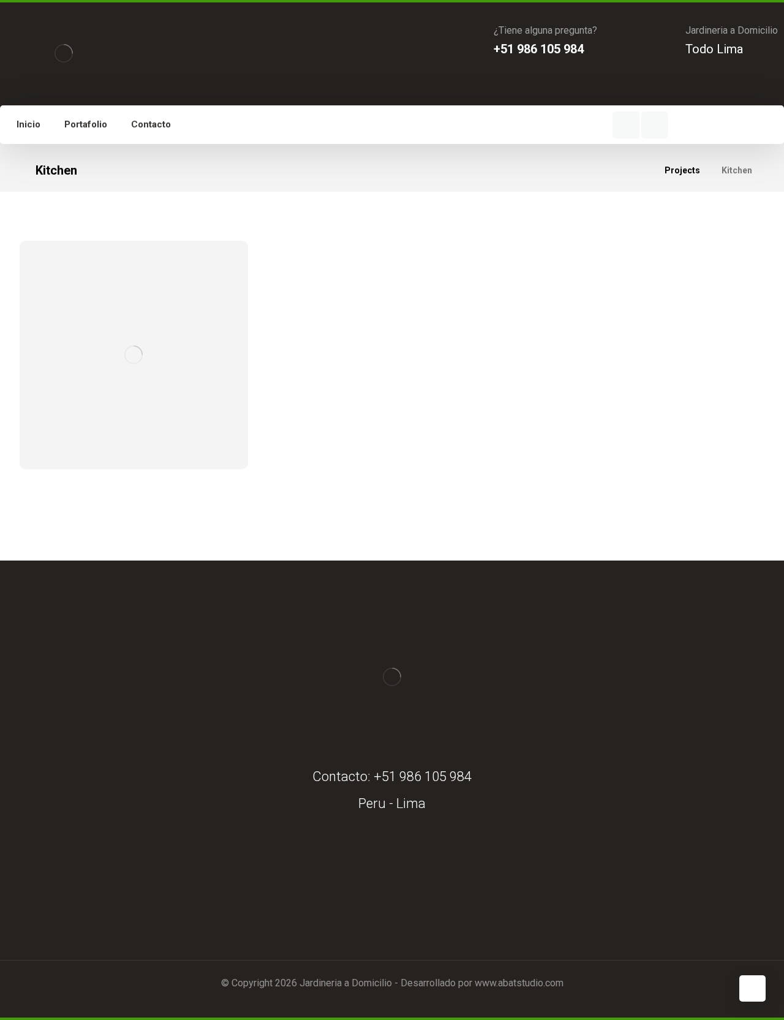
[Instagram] (654, 124)
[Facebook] (625, 124)
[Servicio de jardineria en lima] (63, 53)
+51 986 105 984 (423, 776)
